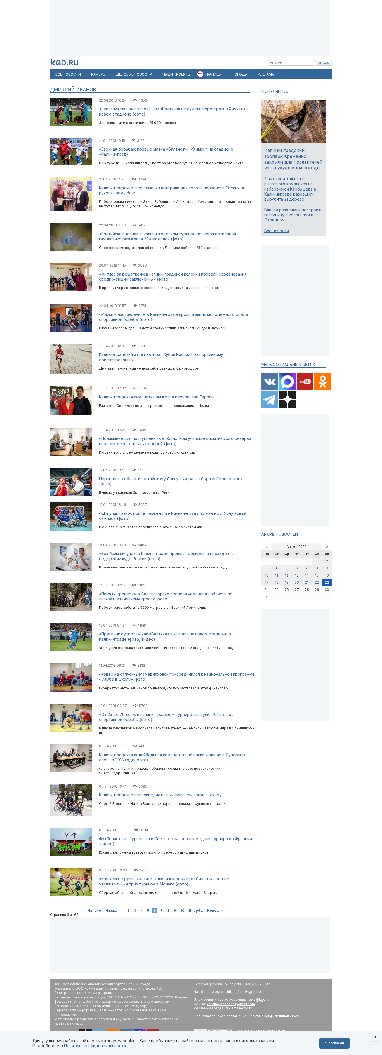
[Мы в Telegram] (270, 407)
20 (297, 582)
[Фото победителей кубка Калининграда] (71, 529)
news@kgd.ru (258, 999)
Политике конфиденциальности (95, 1045)
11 (276, 575)
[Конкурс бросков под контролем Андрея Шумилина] (71, 330)
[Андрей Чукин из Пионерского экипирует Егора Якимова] (71, 495)
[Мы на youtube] (305, 389)
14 (307, 575)
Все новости (276, 230)
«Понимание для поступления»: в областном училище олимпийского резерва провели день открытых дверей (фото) (175, 441)
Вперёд (196, 910)
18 (277, 582)
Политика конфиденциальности (274, 1016)
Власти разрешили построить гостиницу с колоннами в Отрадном (293, 214)
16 (327, 575)
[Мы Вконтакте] (270, 389)
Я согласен (334, 1043)
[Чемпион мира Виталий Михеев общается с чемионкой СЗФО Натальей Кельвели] (71, 454)
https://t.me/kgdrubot (244, 992)
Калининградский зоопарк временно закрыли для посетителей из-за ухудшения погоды (293, 158)
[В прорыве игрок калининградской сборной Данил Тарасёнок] (71, 895)
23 (327, 582)
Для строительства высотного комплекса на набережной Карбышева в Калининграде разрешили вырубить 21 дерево (290, 188)
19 (287, 582)
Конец (213, 910)
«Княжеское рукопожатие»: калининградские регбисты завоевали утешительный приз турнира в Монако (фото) (164, 881)
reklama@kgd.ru (238, 1008)
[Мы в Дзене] (287, 407)
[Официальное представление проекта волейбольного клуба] (71, 771)
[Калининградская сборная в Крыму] (71, 814)
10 (182, 910)
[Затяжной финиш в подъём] (71, 610)
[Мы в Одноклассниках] (322, 389)
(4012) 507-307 (257, 984)
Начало (94, 910)
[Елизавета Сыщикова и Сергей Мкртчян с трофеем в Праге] (71, 414)
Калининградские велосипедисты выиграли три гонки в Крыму (160, 794)
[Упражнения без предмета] (71, 250)
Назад (111, 910)
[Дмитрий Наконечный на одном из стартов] (71, 372)
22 (317, 582)
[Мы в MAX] (288, 389)
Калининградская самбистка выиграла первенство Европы (156, 396)
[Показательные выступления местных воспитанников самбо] (71, 690)
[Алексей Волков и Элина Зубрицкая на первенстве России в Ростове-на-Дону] (71, 210)
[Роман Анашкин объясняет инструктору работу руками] (71, 569)
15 (317, 575)
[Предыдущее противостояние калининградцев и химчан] (71, 164)
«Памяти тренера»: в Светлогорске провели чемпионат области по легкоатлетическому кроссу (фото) (165, 596)
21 (306, 582)
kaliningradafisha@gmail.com (231, 1004)
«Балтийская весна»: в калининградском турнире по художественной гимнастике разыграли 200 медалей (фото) (167, 236)
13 (297, 575)
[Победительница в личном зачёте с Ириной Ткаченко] (71, 290)
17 (266, 582)
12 (286, 575)
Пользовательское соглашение (220, 1016)
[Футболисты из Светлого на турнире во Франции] (71, 854)
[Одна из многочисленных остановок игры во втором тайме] (71, 125)
